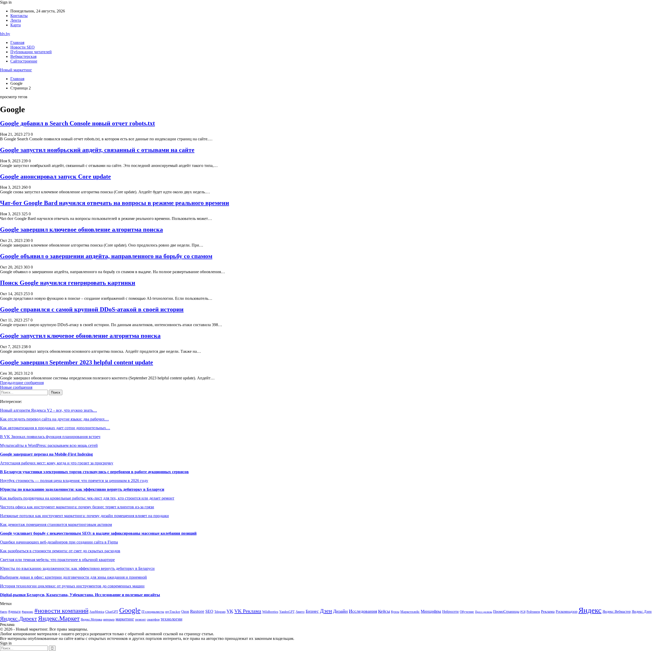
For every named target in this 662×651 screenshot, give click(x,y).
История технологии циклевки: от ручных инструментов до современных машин (72, 586)
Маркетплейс (410, 612)
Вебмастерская (23, 56)
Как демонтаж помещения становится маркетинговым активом (56, 524)
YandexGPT (287, 612)
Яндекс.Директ (18, 619)
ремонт (140, 619)
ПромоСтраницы (506, 611)
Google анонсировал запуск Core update (55, 176)
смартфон (153, 619)
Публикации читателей (31, 52)
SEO (209, 611)
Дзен (326, 611)
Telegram (219, 612)
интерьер (109, 619)
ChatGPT (111, 612)
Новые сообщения (16, 387)
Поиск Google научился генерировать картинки (67, 282)
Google (129, 610)
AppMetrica (96, 612)
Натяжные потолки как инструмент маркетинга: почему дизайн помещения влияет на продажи (84, 516)
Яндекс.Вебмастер (617, 611)
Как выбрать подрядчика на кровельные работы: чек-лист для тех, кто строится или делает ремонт (87, 498)
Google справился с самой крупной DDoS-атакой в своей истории (92, 309)
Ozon (185, 612)
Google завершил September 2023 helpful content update (76, 362)
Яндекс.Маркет (59, 618)
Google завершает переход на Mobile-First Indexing (46, 454)
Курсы (395, 612)
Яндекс (589, 610)
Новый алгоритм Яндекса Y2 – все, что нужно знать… (48, 410)
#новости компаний (61, 610)
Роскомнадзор (566, 611)
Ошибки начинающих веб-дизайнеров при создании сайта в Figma (59, 542)
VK (230, 611)
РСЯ (522, 611)
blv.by (5, 34)
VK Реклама (247, 611)
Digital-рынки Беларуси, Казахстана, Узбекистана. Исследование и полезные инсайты (80, 595)
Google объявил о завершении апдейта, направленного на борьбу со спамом (106, 256)
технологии (171, 619)
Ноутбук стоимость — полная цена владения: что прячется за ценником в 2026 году (74, 480)
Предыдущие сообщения (22, 382)
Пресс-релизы (483, 611)
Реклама (548, 611)
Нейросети (450, 612)
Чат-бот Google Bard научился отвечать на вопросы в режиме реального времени (114, 203)
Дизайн (340, 611)
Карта (15, 25)
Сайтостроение (23, 61)
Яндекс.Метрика (91, 619)
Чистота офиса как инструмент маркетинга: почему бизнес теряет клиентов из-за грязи (77, 507)
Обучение (467, 612)
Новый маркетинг (16, 70)
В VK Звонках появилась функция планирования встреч (50, 436)
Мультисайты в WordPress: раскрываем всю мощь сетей (49, 445)
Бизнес (312, 611)
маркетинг (125, 619)
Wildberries (270, 612)
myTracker (172, 612)
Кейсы (384, 611)
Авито (300, 612)
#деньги (14, 612)
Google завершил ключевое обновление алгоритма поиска (81, 229)
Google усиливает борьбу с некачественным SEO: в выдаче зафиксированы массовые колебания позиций (98, 533)
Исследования (363, 611)
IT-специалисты (152, 612)
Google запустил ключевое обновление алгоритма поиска (80, 335)
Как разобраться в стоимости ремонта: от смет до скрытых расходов (60, 551)
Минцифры (431, 611)
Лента (15, 20)
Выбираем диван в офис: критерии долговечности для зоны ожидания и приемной (73, 577)
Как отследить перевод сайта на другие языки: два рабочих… (54, 419)
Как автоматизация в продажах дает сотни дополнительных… (55, 428)
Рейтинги (533, 612)
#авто (3, 612)
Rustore (197, 611)
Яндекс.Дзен (642, 612)
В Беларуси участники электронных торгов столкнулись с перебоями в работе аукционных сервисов (94, 472)
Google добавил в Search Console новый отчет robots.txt (77, 123)
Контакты (19, 15)
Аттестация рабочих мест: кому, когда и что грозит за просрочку (56, 463)
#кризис (27, 612)
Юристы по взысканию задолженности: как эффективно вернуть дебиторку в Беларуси (82, 489)
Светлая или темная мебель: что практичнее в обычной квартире (57, 559)
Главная (17, 42)
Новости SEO (22, 47)
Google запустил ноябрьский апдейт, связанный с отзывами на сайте (97, 150)
